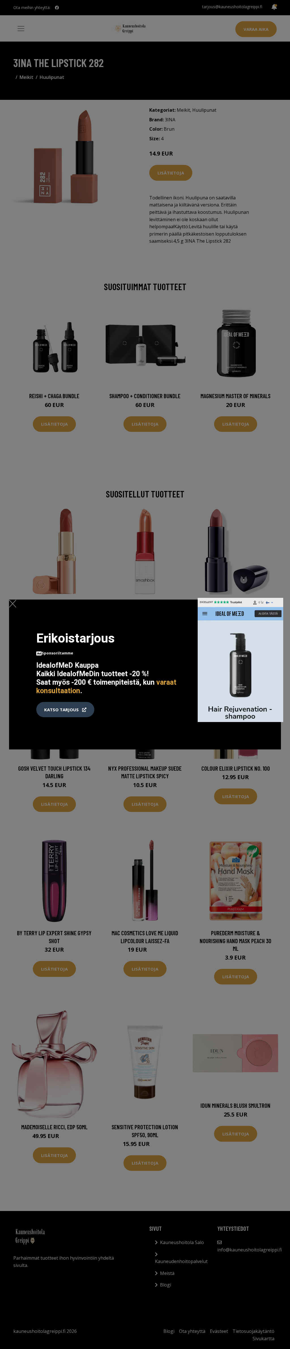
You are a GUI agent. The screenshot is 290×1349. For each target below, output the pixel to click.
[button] (65, 709)
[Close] (12, 603)
